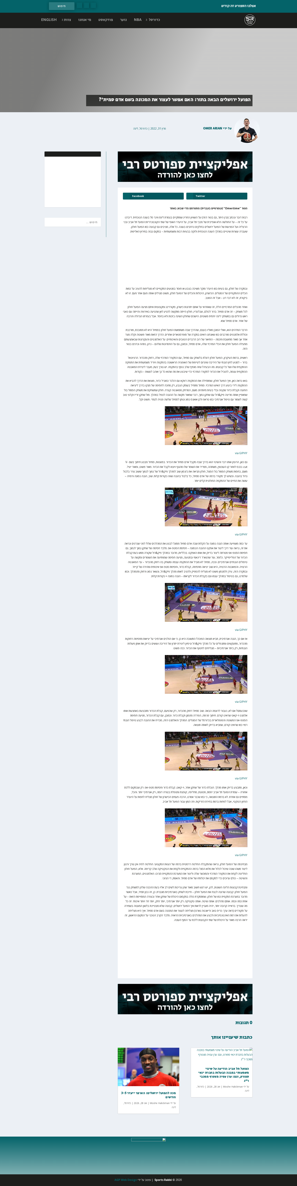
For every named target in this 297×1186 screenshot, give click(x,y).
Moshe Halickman (160, 1103)
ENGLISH (49, 20)
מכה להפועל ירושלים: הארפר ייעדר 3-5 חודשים (148, 1095)
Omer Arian (212, 128)
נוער (123, 20)
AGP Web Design (125, 1180)
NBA (138, 20)
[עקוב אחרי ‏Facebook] (93, 5)
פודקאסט (105, 20)
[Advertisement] (75, 181)
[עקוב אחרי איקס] (86, 5)
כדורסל (154, 20)
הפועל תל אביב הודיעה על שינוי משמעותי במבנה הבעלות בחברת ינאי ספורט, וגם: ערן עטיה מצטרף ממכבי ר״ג (223, 1075)
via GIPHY (241, 453)
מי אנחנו (84, 20)
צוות (67, 20)
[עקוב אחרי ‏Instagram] (79, 5)
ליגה (135, 128)
